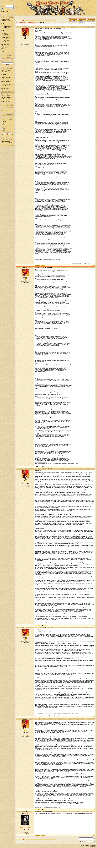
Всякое (3, 82)
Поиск (91, 18)
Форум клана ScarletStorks (20, 22)
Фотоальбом (4, 33)
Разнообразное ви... (6, 81)
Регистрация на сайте (5, 10)
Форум (3, 31)
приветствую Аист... (6, 70)
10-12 (4, 124)
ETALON (3, 78)
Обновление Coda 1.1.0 (6, 97)
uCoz (95, 846)
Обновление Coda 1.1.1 (6, 95)
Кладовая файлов (5, 44)
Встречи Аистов (6, 38)
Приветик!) (4, 74)
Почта (3, 30)
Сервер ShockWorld (6, 141)
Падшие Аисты (6, 40)
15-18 (4, 127)
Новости (3, 23)
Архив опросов (9, 134)
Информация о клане (6, 20)
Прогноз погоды (5, 45)
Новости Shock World (7, 29)
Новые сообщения (73, 18)
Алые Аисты (5, 34)
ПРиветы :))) (4, 75)
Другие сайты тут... (5, 144)
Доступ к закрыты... (6, 88)
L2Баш (4, 51)
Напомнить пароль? (5, 11)
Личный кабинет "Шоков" (7, 142)
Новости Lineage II (6, 24)
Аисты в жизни (5, 37)
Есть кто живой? (5, 73)
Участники (80, 18)
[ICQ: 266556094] (43, 835)
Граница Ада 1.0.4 (5, 101)
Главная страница (5, 19)
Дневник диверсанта (40, 22)
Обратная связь (5, 47)
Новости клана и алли (7, 26)
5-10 (4, 123)
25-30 (4, 130)
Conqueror (25, 267)
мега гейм (4, 85)
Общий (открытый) (29, 22)
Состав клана (4, 22)
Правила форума (86, 18)
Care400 (6, 57)
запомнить (5, 8)
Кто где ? (4, 71)
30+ (3, 131)
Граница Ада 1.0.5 (5, 98)
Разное (4, 41)
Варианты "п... (5, 89)
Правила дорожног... (6, 84)
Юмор (3, 48)
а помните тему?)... (6, 77)
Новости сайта (6, 27)
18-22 (4, 128)
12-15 (4, 125)
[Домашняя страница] (43, 265)
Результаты (5, 134)
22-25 (4, 129)
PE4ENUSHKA (25, 811)
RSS (94, 18)
